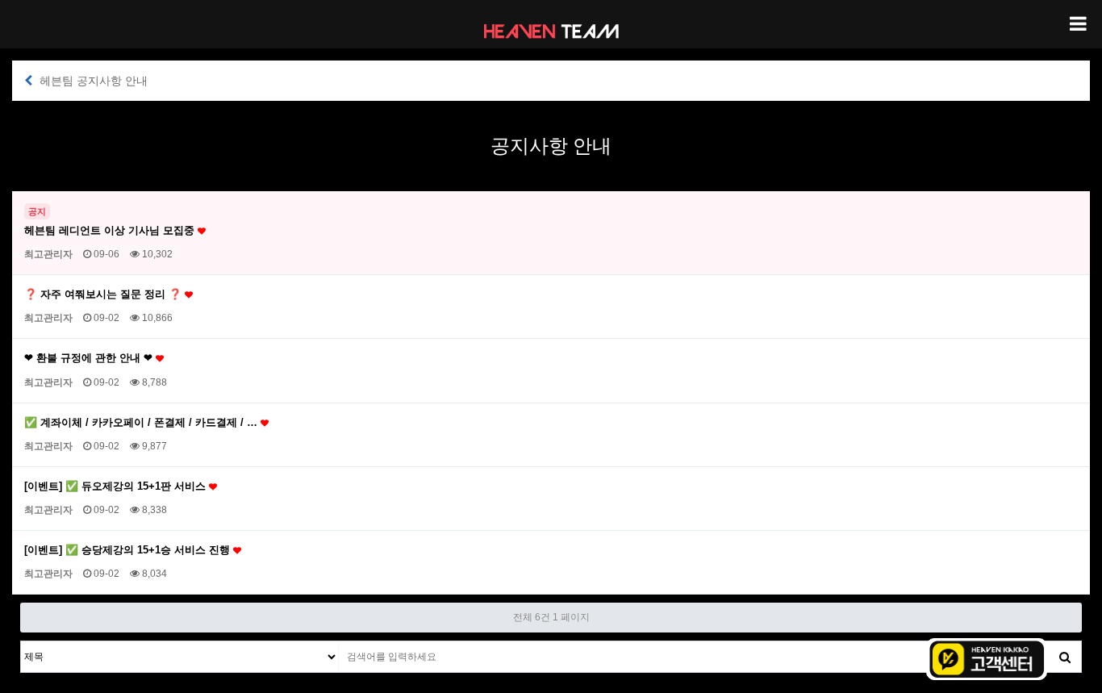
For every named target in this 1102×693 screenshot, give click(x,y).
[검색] (1065, 656)
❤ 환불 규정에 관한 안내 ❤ (90, 358)
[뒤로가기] (28, 81)
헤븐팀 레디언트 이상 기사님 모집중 (111, 230)
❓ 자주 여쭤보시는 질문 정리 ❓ (104, 294)
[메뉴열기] (1078, 24)
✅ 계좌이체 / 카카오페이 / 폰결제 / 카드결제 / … (142, 422)
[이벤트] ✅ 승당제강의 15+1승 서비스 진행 (128, 550)
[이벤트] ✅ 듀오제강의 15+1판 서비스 (116, 486)
